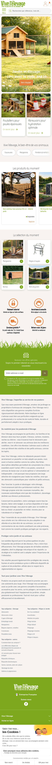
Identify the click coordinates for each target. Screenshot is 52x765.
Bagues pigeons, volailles (9, 628)
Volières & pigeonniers (8, 671)
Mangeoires (5, 625)
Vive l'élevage (7, 716)
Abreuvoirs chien (7, 615)
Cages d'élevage (7, 618)
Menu (4, 13)
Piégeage (30, 628)
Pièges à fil (31, 634)
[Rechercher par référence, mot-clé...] (10, 10)
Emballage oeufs (7, 621)
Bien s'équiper (26, 82)
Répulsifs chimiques (8, 658)
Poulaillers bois (6, 634)
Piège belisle (31, 621)
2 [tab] (26, 89)
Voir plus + (8, 389)
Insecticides (31, 615)
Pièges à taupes (32, 637)
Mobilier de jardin (33, 618)
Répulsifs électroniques (9, 662)
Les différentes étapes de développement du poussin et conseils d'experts (11, 648)
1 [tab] (25, 89)
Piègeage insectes (33, 631)
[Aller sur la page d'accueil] (13, 4)
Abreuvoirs (5, 612)
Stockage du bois (7, 668)
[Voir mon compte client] (45, 4)
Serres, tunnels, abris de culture (11, 665)
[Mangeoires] (13, 252)
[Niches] (13, 278)
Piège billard (31, 625)
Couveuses (5, 631)
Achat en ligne (7, 721)
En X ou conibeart (33, 612)
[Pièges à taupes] (39, 252)
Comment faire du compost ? (10, 642)
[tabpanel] (26, 54)
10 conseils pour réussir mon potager (10, 654)
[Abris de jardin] (39, 278)
